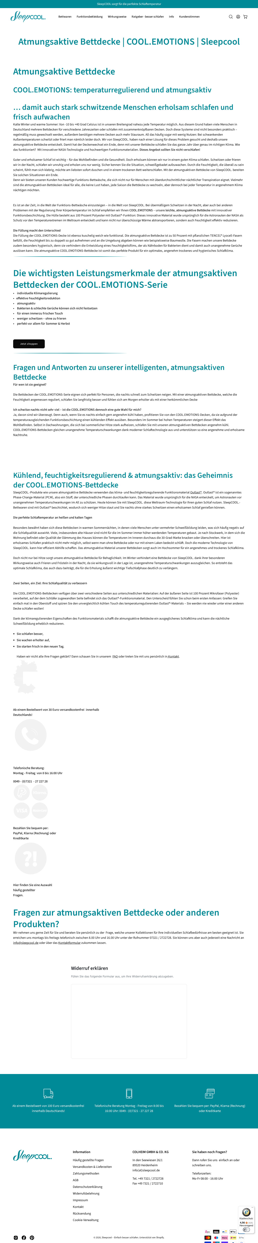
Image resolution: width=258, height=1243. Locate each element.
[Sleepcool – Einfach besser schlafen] (28, 17)
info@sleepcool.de (25, 943)
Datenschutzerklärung (87, 1187)
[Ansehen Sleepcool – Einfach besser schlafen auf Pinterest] (32, 1237)
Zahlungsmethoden (86, 1173)
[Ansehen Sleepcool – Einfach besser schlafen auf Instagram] (15, 1237)
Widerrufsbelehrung (86, 1193)
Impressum (80, 1200)
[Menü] (252, 1208)
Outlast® (196, 492)
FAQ (115, 656)
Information (81, 1152)
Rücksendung (82, 1213)
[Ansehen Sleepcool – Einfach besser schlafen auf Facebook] (24, 1237)
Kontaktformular (69, 943)
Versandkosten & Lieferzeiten (92, 1166)
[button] (89, 16)
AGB (75, 1180)
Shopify (160, 1237)
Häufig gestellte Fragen (88, 1160)
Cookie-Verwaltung (85, 1220)
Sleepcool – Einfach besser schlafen (120, 1237)
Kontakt (173, 656)
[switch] (246, 1230)
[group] (129, 4)
